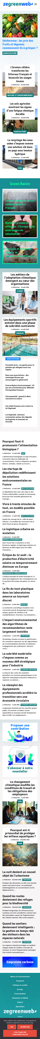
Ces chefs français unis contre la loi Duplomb (19, 407)
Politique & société (20, 985)
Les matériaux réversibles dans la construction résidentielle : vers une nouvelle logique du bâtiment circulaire (18, 48)
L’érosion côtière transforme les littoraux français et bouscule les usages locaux (20, 74)
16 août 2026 (25, 287)
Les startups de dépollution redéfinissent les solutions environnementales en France (19, 476)
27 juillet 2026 (16, 942)
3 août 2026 (15, 705)
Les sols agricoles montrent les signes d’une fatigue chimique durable (20, 109)
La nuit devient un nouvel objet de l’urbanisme (19, 873)
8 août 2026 (15, 537)
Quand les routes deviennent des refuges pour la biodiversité (17, 899)
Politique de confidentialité (20, 1033)
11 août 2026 (16, 516)
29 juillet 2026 (24, 840)
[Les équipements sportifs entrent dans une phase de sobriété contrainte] (20, 344)
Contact (20, 1016)
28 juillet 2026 (16, 907)
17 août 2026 (25, 157)
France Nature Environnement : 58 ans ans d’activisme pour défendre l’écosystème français (19, 387)
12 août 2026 (16, 488)
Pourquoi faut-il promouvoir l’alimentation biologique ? (19, 445)
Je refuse (25, 1027)
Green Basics (20, 184)
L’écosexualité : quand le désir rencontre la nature (18, 397)
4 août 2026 (15, 669)
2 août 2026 (24, 798)
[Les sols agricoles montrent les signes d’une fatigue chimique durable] (20, 120)
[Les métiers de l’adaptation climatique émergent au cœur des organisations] (20, 302)
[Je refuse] (37, 1028)
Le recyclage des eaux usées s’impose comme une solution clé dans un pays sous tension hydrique (20, 147)
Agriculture (20, 1006)
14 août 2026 (25, 329)
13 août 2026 (16, 453)
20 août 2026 (25, 85)
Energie (20, 989)
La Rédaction (15, 85)
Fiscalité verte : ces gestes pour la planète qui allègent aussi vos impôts (19, 367)
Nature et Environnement (20, 977)
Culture (20, 1002)
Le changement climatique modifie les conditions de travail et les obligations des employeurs (20, 788)
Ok (11, 1027)
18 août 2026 (25, 118)
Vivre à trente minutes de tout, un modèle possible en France (19, 508)
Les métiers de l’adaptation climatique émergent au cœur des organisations (20, 279)
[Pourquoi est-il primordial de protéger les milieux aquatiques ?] (20, 854)
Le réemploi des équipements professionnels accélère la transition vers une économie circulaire (19, 693)
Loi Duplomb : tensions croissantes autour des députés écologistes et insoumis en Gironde (18, 418)
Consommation (20, 994)
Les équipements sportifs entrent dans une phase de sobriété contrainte (20, 323)
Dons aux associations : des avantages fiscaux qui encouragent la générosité (17, 377)
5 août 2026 (15, 636)
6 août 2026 (15, 571)
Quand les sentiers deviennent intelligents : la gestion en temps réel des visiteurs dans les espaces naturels (18, 931)
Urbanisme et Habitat (20, 998)
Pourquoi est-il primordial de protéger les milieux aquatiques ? (20, 833)
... (30, 464)
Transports (20, 981)
